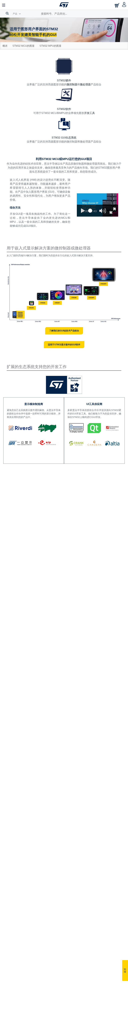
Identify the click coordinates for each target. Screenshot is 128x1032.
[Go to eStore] (117, 5)
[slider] (90, 211)
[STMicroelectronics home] (64, 4)
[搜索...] (7, 13)
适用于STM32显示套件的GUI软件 (64, 344)
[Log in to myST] (124, 4)
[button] (4, 4)
